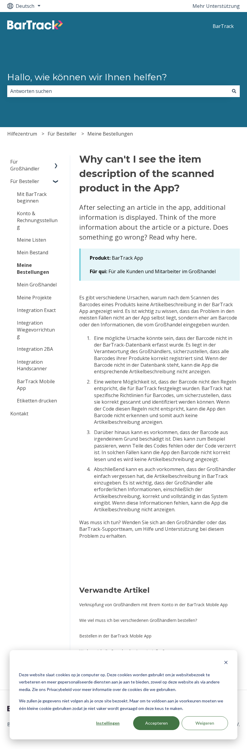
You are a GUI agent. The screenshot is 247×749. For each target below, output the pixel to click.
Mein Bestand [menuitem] (32, 252)
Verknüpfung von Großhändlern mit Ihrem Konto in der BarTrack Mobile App (153, 604)
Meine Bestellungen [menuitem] (33, 268)
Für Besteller (62, 133)
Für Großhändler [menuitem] (24, 165)
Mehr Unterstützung (216, 6)
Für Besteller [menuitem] (24, 181)
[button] (56, 162)
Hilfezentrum (22, 133)
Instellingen (108, 723)
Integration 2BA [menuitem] (35, 349)
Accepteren (156, 723)
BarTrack (223, 26)
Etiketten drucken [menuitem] (37, 400)
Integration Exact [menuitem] (36, 310)
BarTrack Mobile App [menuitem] (36, 384)
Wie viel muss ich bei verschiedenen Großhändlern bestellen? (138, 620)
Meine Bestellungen (110, 133)
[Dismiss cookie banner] (226, 663)
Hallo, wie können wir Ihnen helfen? (87, 77)
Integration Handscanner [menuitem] (32, 365)
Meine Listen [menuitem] (31, 240)
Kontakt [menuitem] (19, 413)
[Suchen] (234, 91)
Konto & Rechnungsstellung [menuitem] (37, 220)
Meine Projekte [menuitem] (34, 297)
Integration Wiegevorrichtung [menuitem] (36, 329)
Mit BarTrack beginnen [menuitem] (32, 197)
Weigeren (204, 723)
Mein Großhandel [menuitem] (37, 284)
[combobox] (117, 91)
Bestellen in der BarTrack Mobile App (115, 636)
